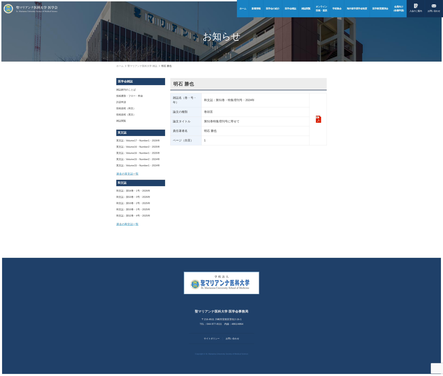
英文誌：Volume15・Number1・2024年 (138, 165)
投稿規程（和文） (126, 108)
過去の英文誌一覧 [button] (127, 173)
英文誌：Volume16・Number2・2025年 (138, 146)
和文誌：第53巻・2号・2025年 (133, 203)
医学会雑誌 (125, 81)
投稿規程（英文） (126, 114)
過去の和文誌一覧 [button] (127, 224)
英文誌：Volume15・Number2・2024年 (138, 159)
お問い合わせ (434, 7)
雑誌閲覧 (121, 120)
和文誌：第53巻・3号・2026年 (133, 197)
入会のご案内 (415, 7)
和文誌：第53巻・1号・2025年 (133, 209)
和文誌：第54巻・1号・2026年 (133, 190)
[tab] (140, 174)
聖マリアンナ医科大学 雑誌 (142, 66)
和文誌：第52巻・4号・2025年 (133, 215)
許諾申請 (121, 102)
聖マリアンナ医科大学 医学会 (30, 8)
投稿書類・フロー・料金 (129, 95)
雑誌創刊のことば (126, 89)
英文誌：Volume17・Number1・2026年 (138, 140)
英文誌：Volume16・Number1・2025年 (138, 153)
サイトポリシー (212, 338)
